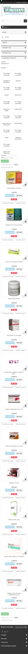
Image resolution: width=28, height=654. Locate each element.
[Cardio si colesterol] (18, 131)
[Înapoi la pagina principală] (2, 37)
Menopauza (18, 123)
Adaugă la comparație (21, 203)
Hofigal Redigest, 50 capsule (14, 188)
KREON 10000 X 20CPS (14, 298)
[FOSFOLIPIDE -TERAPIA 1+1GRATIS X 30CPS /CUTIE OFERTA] (14, 362)
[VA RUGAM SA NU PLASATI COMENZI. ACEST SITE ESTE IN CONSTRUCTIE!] (14, 0)
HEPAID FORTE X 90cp (14, 519)
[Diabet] (6, 131)
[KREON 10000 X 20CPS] (14, 288)
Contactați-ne (18, 2)
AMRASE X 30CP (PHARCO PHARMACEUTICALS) (14, 594)
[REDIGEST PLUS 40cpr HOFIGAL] (14, 214)
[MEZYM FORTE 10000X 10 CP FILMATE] (14, 546)
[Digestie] (18, 74)
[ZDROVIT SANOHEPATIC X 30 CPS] (14, 399)
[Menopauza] (18, 117)
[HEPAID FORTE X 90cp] (14, 509)
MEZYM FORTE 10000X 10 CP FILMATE (14, 556)
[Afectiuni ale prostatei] (6, 117)
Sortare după (3, 155)
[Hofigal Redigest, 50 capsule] (14, 177)
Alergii (6, 95)
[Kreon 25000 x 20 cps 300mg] (14, 325)
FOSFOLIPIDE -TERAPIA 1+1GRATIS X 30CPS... (14, 373)
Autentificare (24, 2)
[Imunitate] (18, 88)
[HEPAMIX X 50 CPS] (14, 472)
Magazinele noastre (9, 58)
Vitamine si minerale (6, 81)
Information (6, 47)
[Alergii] (6, 88)
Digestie (18, 81)
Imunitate (18, 95)
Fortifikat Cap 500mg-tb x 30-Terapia (14, 446)
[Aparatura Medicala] (6, 145)
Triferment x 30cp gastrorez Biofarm (14, 261)
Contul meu (4, 642)
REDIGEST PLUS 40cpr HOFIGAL (14, 225)
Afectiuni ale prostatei (6, 124)
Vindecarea (18, 109)
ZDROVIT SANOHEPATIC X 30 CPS (14, 409)
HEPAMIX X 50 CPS (14, 483)
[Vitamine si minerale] (6, 74)
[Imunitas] (14, 10)
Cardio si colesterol (18, 138)
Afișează (2, 157)
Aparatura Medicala (6, 152)
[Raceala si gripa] (6, 102)
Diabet (6, 137)
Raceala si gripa (6, 109)
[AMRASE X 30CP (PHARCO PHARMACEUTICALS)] (14, 583)
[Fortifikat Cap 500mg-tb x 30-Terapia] (14, 435)
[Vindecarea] (18, 102)
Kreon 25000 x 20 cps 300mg (14, 335)
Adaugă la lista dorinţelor (8, 203)
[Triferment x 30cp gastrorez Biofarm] (14, 251)
